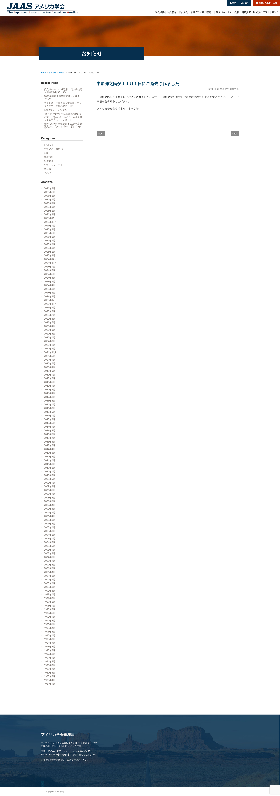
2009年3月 (49, 486)
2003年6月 (49, 546)
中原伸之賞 (233, 89)
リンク (275, 12)
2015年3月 (49, 419)
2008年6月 (49, 490)
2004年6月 (49, 534)
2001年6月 (49, 568)
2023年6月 (49, 318)
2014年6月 (49, 423)
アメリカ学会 (42, 8)
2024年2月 (49, 292)
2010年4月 (49, 471)
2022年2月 (49, 345)
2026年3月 (49, 207)
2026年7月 (49, 192)
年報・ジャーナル (53, 165)
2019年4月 (49, 374)
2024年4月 (49, 285)
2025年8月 (49, 229)
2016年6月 (49, 400)
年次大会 (183, 12)
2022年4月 (49, 337)
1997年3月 (49, 620)
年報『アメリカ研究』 (202, 12)
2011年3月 (49, 464)
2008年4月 (49, 493)
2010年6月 (49, 467)
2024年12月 (50, 259)
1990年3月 (49, 665)
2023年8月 (49, 311)
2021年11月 (50, 352)
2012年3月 (49, 452)
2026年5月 (49, 199)
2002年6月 (49, 557)
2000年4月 (49, 583)
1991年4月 (49, 657)
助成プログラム (261, 12)
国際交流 (246, 12)
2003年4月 (49, 549)
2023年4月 (49, 326)
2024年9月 (49, 266)
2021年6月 (49, 356)
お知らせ (48, 145)
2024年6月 (49, 277)
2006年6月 (49, 512)
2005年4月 (49, 527)
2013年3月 (49, 441)
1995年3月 (49, 639)
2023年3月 (49, 330)
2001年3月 (49, 576)
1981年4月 (49, 683)
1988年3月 (49, 676)
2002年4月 (49, 560)
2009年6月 (49, 479)
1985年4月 (49, 680)
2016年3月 (49, 408)
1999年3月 (49, 598)
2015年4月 (49, 415)
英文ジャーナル (224, 12)
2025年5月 (49, 240)
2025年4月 (49, 244)
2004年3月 (49, 542)
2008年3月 (49, 497)
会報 (237, 12)
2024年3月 (49, 289)
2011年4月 (49, 460)
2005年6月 (49, 523)
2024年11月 (50, 262)
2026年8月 (49, 188)
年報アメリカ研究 (53, 148)
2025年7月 (49, 233)
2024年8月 (49, 270)
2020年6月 (49, 363)
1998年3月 (49, 609)
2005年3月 (49, 531)
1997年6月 (49, 613)
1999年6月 (49, 590)
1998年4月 (49, 605)
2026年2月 (49, 210)
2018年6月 (49, 378)
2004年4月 (49, 538)
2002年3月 (49, 564)
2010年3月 (49, 475)
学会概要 (159, 12)
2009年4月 (49, 482)
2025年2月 (49, 251)
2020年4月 (49, 367)
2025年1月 (49, 255)
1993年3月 (49, 650)
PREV (234, 133)
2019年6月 (49, 371)
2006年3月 (49, 520)
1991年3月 (49, 661)
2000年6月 (49, 579)
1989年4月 (49, 669)
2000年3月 (49, 587)
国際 (46, 153)
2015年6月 (49, 412)
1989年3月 (49, 672)
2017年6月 (49, 389)
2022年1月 (49, 348)
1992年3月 (49, 654)
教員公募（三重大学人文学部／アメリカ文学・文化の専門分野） (62, 104)
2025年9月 (49, 225)
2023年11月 (50, 304)
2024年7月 (49, 274)
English (244, 3)
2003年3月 (49, 553)
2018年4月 (49, 385)
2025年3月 (49, 248)
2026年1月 (49, 214)
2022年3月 (49, 341)
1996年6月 (49, 624)
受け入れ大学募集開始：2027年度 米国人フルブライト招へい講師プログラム (63, 126)
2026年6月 (49, 195)
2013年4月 (49, 438)
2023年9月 (49, 307)
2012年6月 (49, 445)
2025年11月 (50, 218)
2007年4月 (49, 505)
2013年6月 (49, 434)
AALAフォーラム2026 (55, 110)
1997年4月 (49, 616)
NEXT (101, 133)
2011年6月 (49, 456)
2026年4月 (49, 203)
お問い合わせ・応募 (267, 3)
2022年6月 (49, 333)
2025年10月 (50, 222)
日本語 (233, 3)
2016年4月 (49, 404)
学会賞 (223, 89)
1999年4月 (49, 594)
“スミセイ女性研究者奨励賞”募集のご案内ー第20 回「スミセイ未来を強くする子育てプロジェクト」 (63, 117)
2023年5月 (49, 322)
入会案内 (171, 12)
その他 (47, 173)
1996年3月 (49, 631)
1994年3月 (49, 646)
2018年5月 (49, 382)
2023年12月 (50, 300)
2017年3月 (49, 397)
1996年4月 (49, 628)
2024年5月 (49, 281)
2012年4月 (49, 449)
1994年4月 (49, 643)
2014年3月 (49, 430)
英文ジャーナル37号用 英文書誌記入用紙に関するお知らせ (63, 91)
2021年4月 (49, 359)
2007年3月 (49, 508)
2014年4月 (49, 426)
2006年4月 (49, 516)
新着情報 (48, 156)
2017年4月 (49, 393)
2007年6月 (49, 501)
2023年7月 (49, 315)
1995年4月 (49, 635)
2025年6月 (49, 237)
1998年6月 (49, 602)
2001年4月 (49, 572)
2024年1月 (49, 296)
